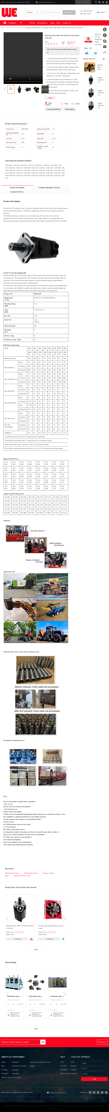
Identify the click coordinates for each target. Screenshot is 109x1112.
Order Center (87, 13)
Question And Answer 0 (71, 43)
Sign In (79, 2)
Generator (15, 1070)
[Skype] (99, 2)
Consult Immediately (53, 109)
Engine (32, 1066)
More (36, 950)
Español (73, 1070)
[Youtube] (107, 2)
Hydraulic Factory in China (22, 876)
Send (94, 1079)
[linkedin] (94, 1092)
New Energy (16, 1077)
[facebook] (90, 1092)
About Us (6, 1057)
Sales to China (6, 1077)
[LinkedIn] (103, 2)
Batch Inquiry (69, 109)
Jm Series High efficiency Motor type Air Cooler (50, 927)
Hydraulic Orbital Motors (33, 27)
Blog (52, 23)
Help (58, 23)
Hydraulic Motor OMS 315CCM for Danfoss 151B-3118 (19, 927)
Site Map (4, 1070)
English (102, 12)
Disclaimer (64, 1070)
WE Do (32, 23)
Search (70, 12)
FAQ (62, 1062)
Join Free (86, 2)
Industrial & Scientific (19, 1066)
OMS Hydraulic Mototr (31, 873)
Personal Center (87, 11)
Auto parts (15, 1073)
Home (3, 27)
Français (74, 1073)
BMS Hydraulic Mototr (12, 873)
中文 (72, 1062)
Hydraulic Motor (19, 27)
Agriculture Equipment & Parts (40, 1062)
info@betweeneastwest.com (46, 2)
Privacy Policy (65, 1073)
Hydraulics (10, 27)
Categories (18, 1057)
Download (41, 23)
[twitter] (102, 1092)
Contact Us (66, 23)
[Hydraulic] (98, 1092)
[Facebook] (96, 2)
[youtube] (106, 1092)
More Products (48, 104)
